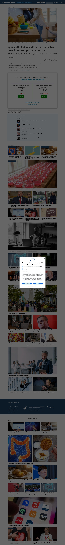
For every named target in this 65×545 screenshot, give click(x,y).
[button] (32, 271)
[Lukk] (44, 258)
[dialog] (33, 272)
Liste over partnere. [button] (31, 276)
